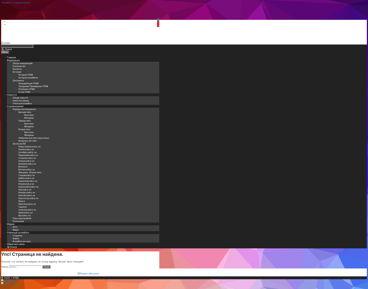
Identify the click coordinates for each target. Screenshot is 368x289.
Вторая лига (24, 129)
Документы (18, 80)
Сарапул (22, 207)
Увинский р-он (25, 212)
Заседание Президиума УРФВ (33, 86)
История (17, 72)
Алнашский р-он (26, 161)
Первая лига (24, 120)
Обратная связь (16, 244)
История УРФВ (25, 75)
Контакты (17, 69)
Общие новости (20, 97)
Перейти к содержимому (15, 2)
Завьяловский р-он (27, 181)
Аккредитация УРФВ (28, 83)
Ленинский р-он (26, 149)
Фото (15, 227)
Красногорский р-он (28, 198)
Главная (11, 57)
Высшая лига (24, 112)
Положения (18, 221)
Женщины (29, 118)
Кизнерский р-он (26, 192)
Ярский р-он (24, 215)
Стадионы (18, 235)
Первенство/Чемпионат (24, 109)
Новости (12, 94)
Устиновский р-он (27, 158)
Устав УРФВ (24, 92)
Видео (16, 230)
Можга (21, 201)
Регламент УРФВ (26, 89)
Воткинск (22, 166)
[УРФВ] (5, 43)
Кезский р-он (24, 189)
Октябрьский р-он (27, 152)
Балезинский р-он (27, 164)
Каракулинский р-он (28, 186)
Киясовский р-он (26, 195)
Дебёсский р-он (26, 178)
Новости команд (21, 100)
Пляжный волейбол (22, 103)
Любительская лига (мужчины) (33, 138)
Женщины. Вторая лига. (30, 172)
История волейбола (28, 77)
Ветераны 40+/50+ (27, 141)
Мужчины (29, 115)
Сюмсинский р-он (27, 209)
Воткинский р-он (26, 169)
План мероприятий (22, 218)
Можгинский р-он (27, 204)
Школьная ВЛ (19, 143)
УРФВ (16, 277)
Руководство (19, 66)
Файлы (16, 238)
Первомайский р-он (28, 155)
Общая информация (22, 63)
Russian (14, 280)
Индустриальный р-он (29, 146)
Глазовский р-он (26, 175)
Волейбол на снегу (22, 241)
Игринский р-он (26, 184)
